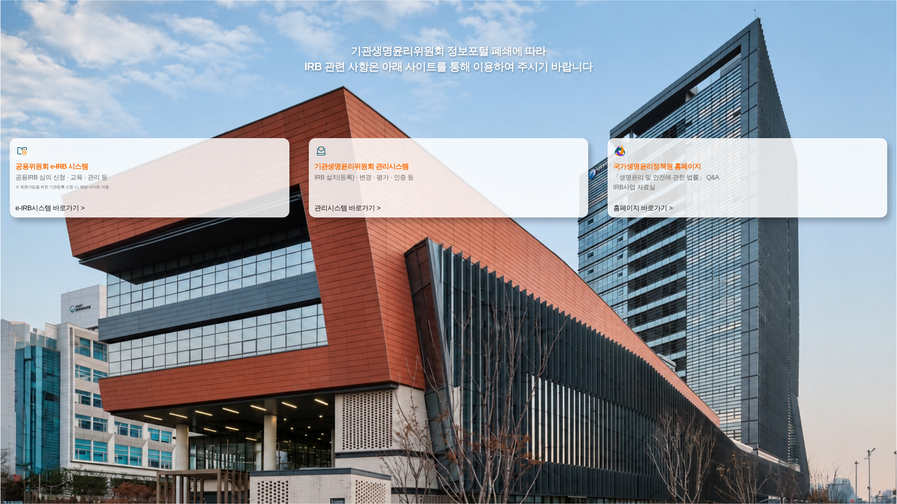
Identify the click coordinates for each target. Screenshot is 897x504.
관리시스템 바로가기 (344, 208)
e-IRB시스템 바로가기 (47, 208)
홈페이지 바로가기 (640, 208)
